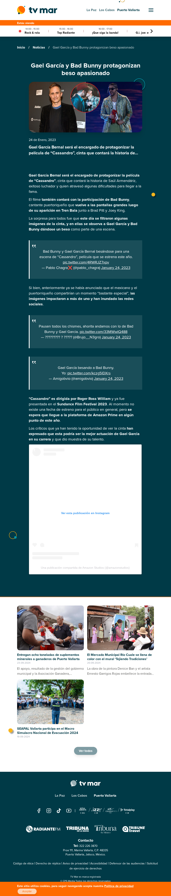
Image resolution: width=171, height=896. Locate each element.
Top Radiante (66, 33)
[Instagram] (48, 810)
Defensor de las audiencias (127, 863)
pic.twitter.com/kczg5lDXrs (89, 373)
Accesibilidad (98, 863)
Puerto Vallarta (105, 795)
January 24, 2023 (115, 267)
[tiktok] (58, 810)
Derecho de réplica (48, 863)
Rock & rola (32, 33)
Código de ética (23, 863)
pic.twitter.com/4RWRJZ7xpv (86, 262)
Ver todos (85, 750)
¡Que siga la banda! (105, 33)
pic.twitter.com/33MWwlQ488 (103, 331)
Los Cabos (79, 795)
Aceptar (27, 891)
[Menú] (151, 10)
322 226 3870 (88, 846)
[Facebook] (38, 810)
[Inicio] (37, 10)
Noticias (39, 47)
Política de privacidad (118, 886)
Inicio (21, 47)
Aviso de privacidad (75, 863)
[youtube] (68, 810)
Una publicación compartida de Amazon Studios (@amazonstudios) (85, 567)
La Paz (60, 795)
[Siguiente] (151, 31)
